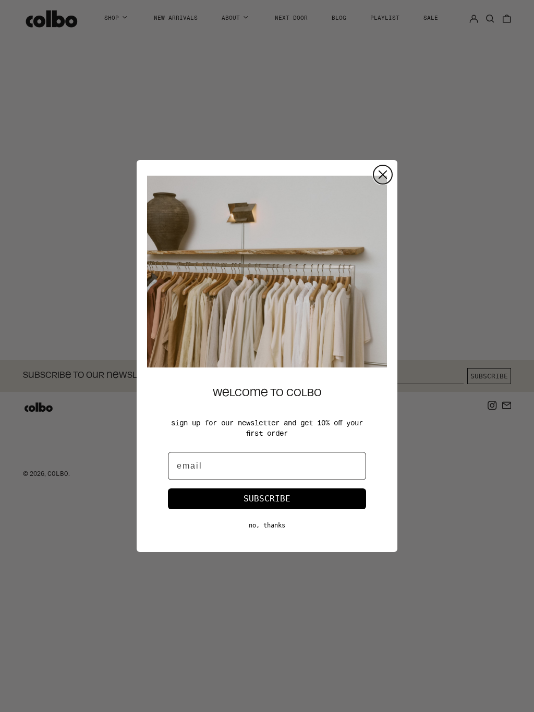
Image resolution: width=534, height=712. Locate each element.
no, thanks (267, 525)
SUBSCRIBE (267, 499)
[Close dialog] (382, 174)
